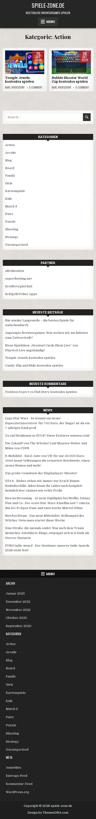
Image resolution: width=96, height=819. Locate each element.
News (47, 410)
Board (26, 65)
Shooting (11, 229)
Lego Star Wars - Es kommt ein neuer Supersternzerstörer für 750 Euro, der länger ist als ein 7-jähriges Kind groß (47, 423)
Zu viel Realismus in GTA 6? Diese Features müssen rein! (47, 435)
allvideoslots (14, 271)
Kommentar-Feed (19, 784)
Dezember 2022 (18, 601)
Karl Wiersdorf (15, 87)
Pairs (9, 214)
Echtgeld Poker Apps (21, 294)
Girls (8, 183)
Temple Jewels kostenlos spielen (19, 80)
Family (10, 175)
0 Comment (36, 87)
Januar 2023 (15, 593)
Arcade (77, 65)
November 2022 (18, 610)
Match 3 (11, 206)
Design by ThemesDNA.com (47, 812)
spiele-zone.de (48, 5)
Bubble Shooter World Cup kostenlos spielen (70, 80)
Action (13, 65)
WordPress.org (17, 792)
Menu (50, 22)
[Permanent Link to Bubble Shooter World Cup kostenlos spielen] (71, 62)
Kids (37, 65)
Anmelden (13, 767)
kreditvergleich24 (18, 286)
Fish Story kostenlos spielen (55, 392)
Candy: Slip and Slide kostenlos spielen (34, 365)
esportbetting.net (18, 278)
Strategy (11, 237)
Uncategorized (16, 244)
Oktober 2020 (16, 618)
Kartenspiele (15, 191)
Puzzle (10, 221)
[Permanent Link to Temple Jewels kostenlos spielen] (24, 62)
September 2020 (18, 626)
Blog (8, 160)
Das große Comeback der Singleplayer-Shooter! (41, 473)
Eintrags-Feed (16, 775)
